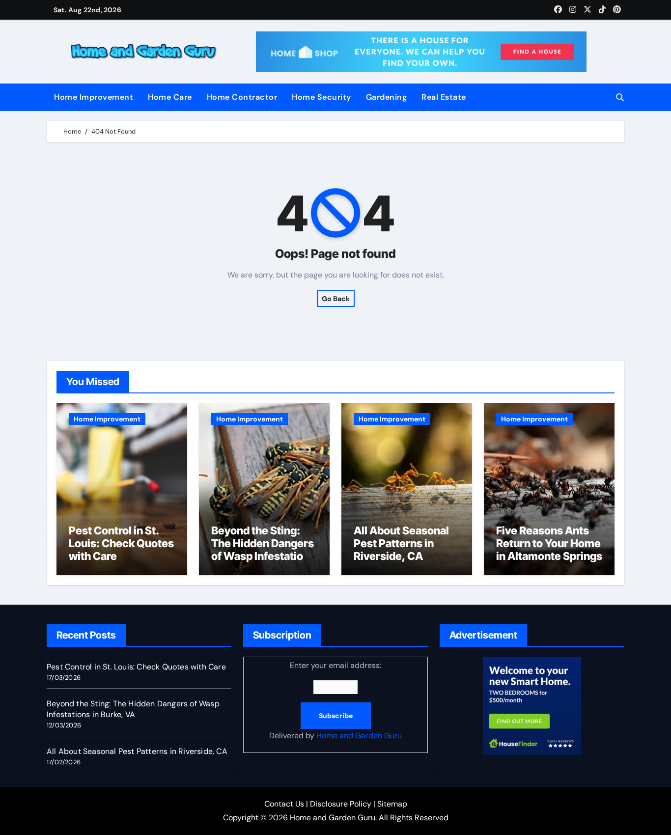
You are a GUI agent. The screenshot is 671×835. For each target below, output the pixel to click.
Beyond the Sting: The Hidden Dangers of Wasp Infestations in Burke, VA (263, 550)
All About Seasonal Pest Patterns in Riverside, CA (401, 543)
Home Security (321, 97)
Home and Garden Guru (359, 735)
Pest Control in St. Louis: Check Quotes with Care (121, 543)
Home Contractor (242, 97)
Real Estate (443, 97)
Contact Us (284, 804)
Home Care (170, 97)
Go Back (336, 298)
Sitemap (392, 804)
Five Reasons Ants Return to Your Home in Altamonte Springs (549, 543)
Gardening (386, 97)
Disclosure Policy (340, 804)
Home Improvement (93, 97)
